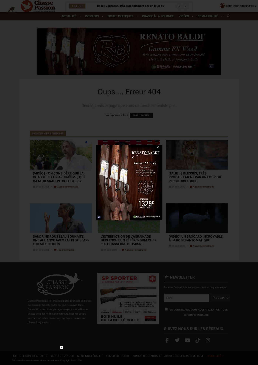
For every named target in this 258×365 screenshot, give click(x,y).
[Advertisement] (129, 354)
